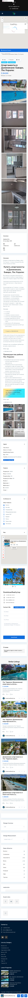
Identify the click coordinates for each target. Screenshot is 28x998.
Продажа (4, 62)
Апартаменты (7, 53)
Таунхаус (5, 877)
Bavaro (3, 75)
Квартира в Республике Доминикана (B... (15, 983)
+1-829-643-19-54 (10, 595)
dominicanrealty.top (10, 602)
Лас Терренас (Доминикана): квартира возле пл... (13, 720)
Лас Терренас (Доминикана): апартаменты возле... (13, 683)
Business (5, 851)
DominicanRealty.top (11, 592)
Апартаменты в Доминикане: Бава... (18, 541)
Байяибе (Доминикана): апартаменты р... (15, 971)
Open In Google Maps (9, 460)
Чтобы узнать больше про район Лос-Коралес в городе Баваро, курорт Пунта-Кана (13, 392)
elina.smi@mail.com (10, 600)
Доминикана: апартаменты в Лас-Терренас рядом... (13, 758)
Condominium (6, 854)
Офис (4, 874)
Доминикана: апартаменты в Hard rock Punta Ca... (13, 793)
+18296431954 (14, 8)
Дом (4, 864)
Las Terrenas (6, 678)
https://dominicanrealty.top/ (9, 932)
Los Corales (8, 75)
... (24, 800)
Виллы (4, 861)
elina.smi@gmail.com (7, 930)
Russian (5, 0)
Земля (4, 867)
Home (2, 53)
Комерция (5, 870)
